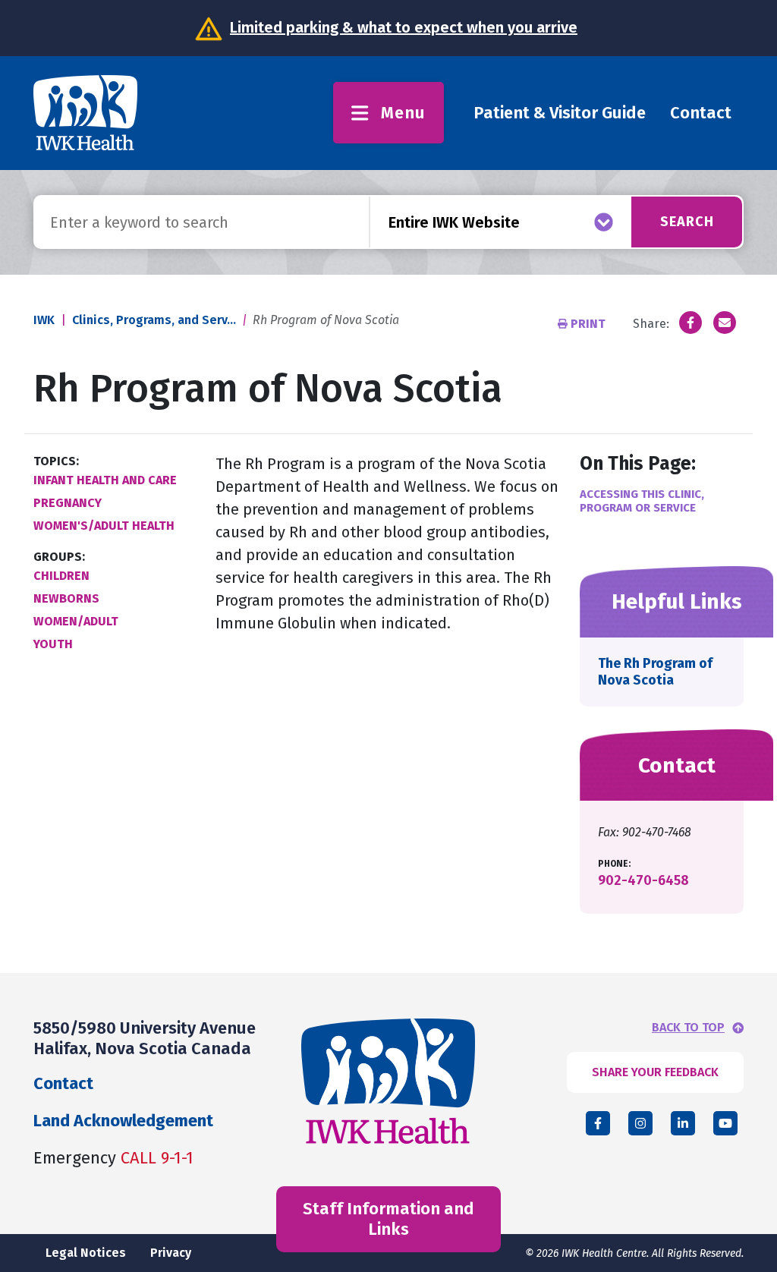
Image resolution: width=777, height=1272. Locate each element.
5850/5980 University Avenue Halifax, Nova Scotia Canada (144, 1038)
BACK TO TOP (688, 1028)
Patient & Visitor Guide (559, 112)
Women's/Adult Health (104, 525)
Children (61, 575)
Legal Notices (86, 1252)
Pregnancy (67, 503)
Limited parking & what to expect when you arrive (403, 27)
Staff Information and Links (388, 1218)
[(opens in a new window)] (690, 322)
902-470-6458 (643, 880)
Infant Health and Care (105, 480)
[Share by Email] (724, 322)
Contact (700, 112)
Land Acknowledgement (123, 1120)
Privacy (170, 1252)
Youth (53, 644)
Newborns (66, 598)
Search (687, 221)
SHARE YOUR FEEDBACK (655, 1072)
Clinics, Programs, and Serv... (154, 320)
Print (588, 323)
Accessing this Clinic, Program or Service (642, 501)
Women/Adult (75, 621)
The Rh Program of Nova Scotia (655, 671)
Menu (403, 112)
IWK (44, 320)
